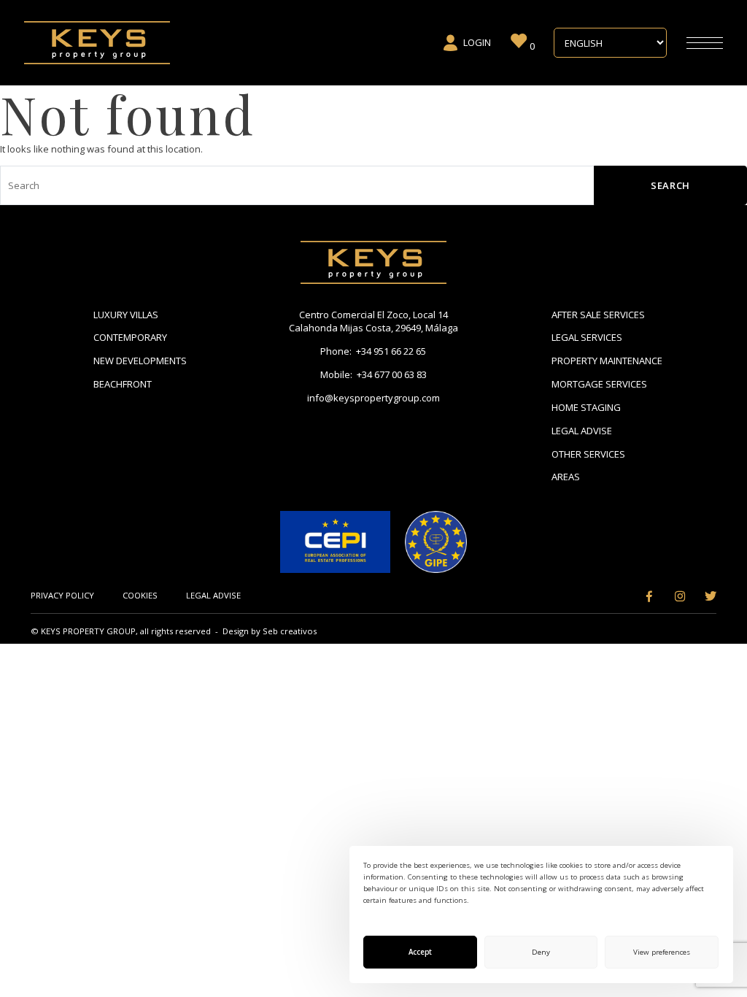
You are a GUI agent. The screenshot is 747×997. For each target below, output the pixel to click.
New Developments (140, 360)
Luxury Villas (125, 314)
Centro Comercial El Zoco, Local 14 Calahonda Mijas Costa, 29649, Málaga (373, 321)
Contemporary (130, 337)
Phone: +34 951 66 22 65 (373, 351)
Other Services (588, 454)
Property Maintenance (606, 360)
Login (477, 42)
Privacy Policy (62, 595)
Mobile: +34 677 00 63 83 (373, 374)
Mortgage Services (599, 383)
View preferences (661, 952)
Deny (541, 952)
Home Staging (586, 407)
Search (670, 185)
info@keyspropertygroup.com (373, 397)
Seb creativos (290, 630)
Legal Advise (581, 430)
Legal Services (586, 337)
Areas (565, 476)
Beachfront (122, 383)
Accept (420, 952)
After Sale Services (598, 314)
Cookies (140, 595)
